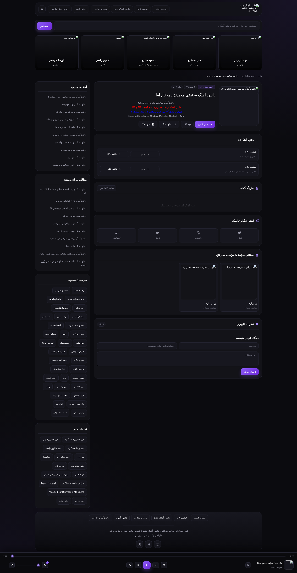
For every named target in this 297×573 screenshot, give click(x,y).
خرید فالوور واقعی (53, 448)
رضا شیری (61, 316)
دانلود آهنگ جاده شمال (75, 246)
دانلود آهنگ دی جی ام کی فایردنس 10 (68, 208)
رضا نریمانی (50, 334)
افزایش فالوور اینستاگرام (73, 483)
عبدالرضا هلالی (77, 351)
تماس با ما (143, 9)
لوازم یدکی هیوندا (48, 483)
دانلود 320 (112, 154)
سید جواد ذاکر (78, 316)
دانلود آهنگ (169, 102)
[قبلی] (138, 565)
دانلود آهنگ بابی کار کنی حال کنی (70, 112)
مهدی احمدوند (78, 378)
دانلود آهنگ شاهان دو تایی (74, 216)
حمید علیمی (51, 378)
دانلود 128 (112, 169)
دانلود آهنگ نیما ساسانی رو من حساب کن (66, 96)
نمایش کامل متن (107, 188)
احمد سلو (46, 316)
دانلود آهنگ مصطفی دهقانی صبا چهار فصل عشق (63, 253)
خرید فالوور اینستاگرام (74, 439)
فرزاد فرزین (79, 395)
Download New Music (138, 116)
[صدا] (12, 565)
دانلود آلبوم (81, 9)
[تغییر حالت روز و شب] (42, 9)
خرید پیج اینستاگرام (76, 448)
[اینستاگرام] (157, 544)
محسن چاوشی (61, 290)
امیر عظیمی (79, 386)
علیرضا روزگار (47, 343)
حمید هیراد (64, 343)
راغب (47, 386)
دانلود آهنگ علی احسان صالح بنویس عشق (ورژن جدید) (63, 263)
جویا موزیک (79, 501)
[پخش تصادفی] (129, 565)
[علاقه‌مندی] (248, 565)
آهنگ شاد (46, 457)
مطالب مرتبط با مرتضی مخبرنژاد (235, 254)
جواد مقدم (80, 343)
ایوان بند (59, 404)
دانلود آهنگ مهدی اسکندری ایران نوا (69, 134)
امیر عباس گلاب (58, 351)
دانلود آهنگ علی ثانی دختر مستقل (70, 127)
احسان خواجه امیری (75, 299)
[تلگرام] (148, 544)
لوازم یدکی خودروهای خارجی (56, 474)
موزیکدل (80, 457)
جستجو (44, 25)
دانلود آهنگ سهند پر (77, 157)
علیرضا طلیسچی (61, 308)
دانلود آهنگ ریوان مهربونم (74, 104)
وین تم (138, 535)
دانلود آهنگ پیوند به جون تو (73, 150)
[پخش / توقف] (147, 565)
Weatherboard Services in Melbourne (66, 492)
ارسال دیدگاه (250, 372)
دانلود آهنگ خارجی (60, 9)
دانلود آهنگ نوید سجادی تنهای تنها (70, 142)
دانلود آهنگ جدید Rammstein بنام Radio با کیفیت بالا (63, 191)
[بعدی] (155, 565)
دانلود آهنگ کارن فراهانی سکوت (71, 200)
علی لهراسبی (55, 299)
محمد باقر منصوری (59, 360)
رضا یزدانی (79, 308)
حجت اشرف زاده (60, 395)
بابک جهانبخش (59, 369)
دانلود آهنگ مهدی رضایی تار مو (71, 231)
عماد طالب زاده (60, 413)
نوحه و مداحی (100, 9)
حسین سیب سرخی (76, 325)
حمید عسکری (78, 334)
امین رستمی (62, 386)
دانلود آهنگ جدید (122, 9)
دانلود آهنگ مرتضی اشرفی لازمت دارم (68, 238)
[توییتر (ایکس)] (139, 544)
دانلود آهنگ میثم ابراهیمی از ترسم (69, 223)
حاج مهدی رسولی (76, 404)
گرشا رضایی (55, 325)
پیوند (64, 334)
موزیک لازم (59, 466)
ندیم (64, 378)
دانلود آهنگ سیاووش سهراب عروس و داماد (65, 119)
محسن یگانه (79, 360)
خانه (260, 76)
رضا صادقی (79, 290)
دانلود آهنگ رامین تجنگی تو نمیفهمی (69, 165)
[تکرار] (164, 565)
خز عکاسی (79, 474)
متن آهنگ (145, 124)
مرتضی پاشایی (78, 369)
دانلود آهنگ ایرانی (248, 76)
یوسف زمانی (78, 413)
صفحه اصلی (161, 9)
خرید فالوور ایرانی (50, 439)
